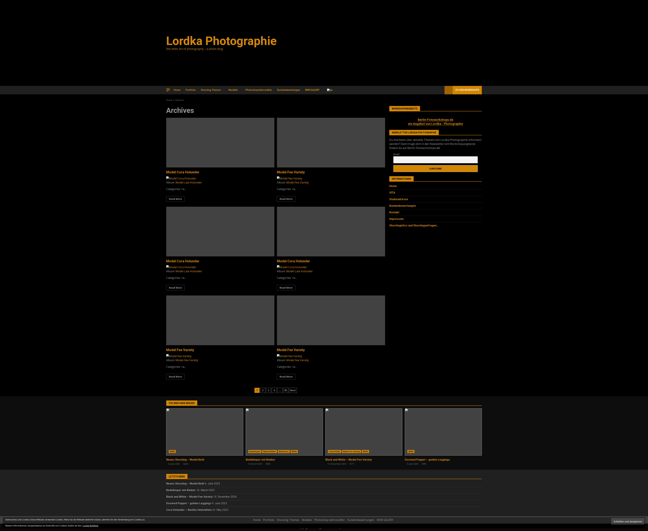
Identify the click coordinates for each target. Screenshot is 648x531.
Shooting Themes (211, 90)
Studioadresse (398, 199)
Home (177, 90)
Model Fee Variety (331, 142)
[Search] (440, 90)
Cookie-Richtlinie (90, 525)
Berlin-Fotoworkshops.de (435, 119)
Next (293, 390)
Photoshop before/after (258, 90)
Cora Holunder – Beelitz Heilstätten (189, 509)
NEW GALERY (312, 90)
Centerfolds (334, 451)
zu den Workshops (467, 90)
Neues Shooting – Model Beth (204, 432)
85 (285, 390)
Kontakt (394, 212)
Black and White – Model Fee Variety (363, 432)
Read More (175, 198)
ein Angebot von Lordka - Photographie (435, 124)
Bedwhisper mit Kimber (284, 432)
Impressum (396, 219)
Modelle (233, 90)
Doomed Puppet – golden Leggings (443, 432)
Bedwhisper (254, 451)
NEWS (172, 451)
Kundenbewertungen (288, 90)
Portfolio (190, 90)
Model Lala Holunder (189, 182)
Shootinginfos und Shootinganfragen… (414, 225)
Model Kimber (269, 451)
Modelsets (284, 451)
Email (396, 154)
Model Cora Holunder (220, 142)
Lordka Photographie (221, 41)
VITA (392, 192)
